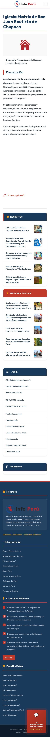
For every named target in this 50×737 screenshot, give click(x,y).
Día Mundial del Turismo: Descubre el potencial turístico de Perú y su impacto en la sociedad (25, 646)
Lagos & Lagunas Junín (16, 433)
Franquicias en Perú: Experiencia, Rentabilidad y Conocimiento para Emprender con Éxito (18, 242)
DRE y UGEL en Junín (15, 400)
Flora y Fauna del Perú (12, 551)
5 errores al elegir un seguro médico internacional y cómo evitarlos (19, 255)
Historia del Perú (10, 680)
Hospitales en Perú (10, 566)
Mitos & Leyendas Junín (16, 445)
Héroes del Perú (9, 690)
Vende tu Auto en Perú (12, 576)
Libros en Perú (9, 586)
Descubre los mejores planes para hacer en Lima (18, 353)
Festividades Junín (14, 414)
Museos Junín (12, 439)
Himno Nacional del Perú (13, 675)
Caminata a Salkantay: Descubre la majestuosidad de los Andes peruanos (18, 317)
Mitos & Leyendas (10, 715)
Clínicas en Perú (9, 561)
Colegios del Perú (10, 581)
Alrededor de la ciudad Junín (18, 380)
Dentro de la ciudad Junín (17, 386)
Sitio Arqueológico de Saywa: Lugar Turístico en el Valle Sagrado (18, 279)
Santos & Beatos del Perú (13, 710)
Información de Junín (15, 426)
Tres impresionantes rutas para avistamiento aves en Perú (18, 341)
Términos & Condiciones (12, 534)
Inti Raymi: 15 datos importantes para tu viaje (17, 329)
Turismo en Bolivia (10, 591)
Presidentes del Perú (11, 705)
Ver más (8, 658)
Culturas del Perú (10, 700)
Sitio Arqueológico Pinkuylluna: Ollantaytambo (18, 267)
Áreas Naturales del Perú (13, 556)
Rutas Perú (7, 571)
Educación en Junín (14, 392)
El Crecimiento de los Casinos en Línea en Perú (17, 229)
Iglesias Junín (12, 420)
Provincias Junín (13, 451)
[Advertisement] (25, 163)
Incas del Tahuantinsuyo (13, 695)
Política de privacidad (32, 534)
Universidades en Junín (16, 406)
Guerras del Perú (10, 685)
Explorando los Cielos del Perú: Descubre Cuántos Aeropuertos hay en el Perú (18, 305)
